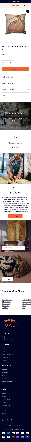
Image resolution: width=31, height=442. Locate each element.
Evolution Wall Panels (13, 248)
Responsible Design (7, 354)
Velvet (24, 306)
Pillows (4, 402)
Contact (4, 360)
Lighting (4, 393)
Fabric (3, 408)
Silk (23, 308)
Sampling (4, 378)
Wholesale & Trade (7, 384)
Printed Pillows (26, 302)
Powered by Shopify (20, 429)
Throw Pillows (5, 306)
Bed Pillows (5, 308)
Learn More (15, 216)
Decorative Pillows (7, 300)
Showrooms (5, 357)
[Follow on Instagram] (2, 420)
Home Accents (6, 405)
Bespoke (7, 279)
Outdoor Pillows (6, 302)
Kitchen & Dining (6, 399)
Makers (4, 413)
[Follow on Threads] (7, 420)
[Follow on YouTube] (11, 420)
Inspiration (4, 369)
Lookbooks (5, 372)
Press (3, 351)
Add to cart (15, 69)
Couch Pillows (6, 304)
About (3, 348)
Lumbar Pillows (26, 300)
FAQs (3, 375)
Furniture (4, 396)
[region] (15, 139)
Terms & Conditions (7, 381)
